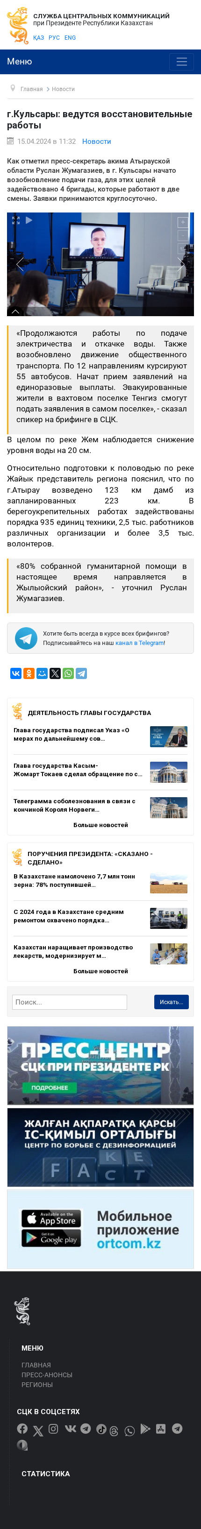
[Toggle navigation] (181, 62)
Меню (19, 62)
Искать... (171, 1002)
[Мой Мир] (42, 673)
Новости (96, 141)
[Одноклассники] (29, 673)
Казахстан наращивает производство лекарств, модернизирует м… (73, 951)
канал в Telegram (139, 642)
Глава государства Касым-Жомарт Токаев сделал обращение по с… (78, 770)
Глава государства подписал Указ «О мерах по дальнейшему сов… (71, 734)
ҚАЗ (38, 38)
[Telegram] (81, 673)
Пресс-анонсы (47, 1375)
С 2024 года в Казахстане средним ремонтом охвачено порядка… (69, 916)
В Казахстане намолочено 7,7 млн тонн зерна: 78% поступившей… (74, 880)
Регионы (37, 1384)
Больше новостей (100, 824)
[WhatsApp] (68, 673)
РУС (54, 38)
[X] (55, 673)
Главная (36, 1365)
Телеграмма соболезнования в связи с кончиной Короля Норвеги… (75, 805)
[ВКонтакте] (16, 673)
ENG (70, 38)
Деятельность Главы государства (89, 712)
